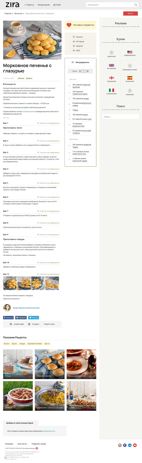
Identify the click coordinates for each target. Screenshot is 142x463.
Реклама (9, 444)
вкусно (14, 344)
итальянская (112, 93)
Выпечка (18, 13)
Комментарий (19, 324)
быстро (6, 344)
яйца (76, 110)
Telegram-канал (49, 324)
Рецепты (30, 5)
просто (47, 344)
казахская (130, 94)
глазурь (22, 344)
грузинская (111, 81)
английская (111, 68)
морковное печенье (35, 344)
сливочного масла (80, 94)
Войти (130, 13)
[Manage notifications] (5, 457)
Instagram (35, 324)
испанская (130, 81)
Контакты (22, 444)
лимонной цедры (80, 161)
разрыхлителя (78, 126)
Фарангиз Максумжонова (29, 308)
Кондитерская (44, 5)
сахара (86, 98)
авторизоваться (48, 431)
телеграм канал (29, 111)
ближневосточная (130, 69)
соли (89, 119)
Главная (7, 13)
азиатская (111, 56)
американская (129, 55)
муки (85, 114)
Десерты (29, 78)
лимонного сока (79, 154)
